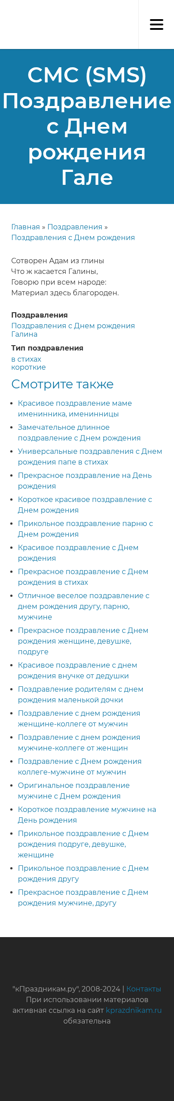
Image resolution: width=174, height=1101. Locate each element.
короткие (28, 367)
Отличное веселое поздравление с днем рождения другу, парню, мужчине (83, 606)
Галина (24, 334)
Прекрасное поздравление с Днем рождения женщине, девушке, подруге (83, 641)
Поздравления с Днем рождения (73, 237)
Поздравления (75, 227)
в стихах (26, 359)
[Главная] (4, 9)
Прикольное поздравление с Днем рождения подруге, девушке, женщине (83, 844)
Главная (25, 227)
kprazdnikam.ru (134, 1010)
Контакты (144, 989)
